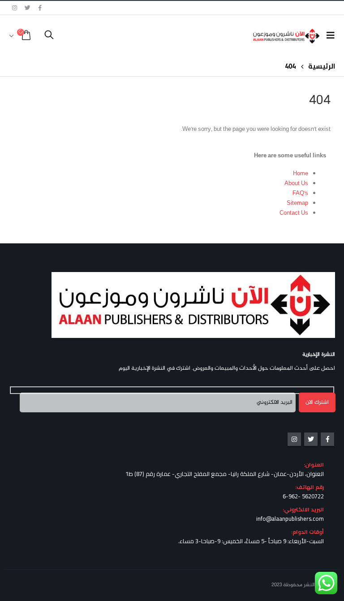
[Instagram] (15, 7)
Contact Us (294, 213)
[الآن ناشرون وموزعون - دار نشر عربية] (295, 36)
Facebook (327, 439)
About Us (296, 184)
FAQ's (300, 194)
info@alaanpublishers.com (290, 518)
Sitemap (297, 203)
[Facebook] (40, 7)
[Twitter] (28, 7)
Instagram (294, 439)
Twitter (311, 439)
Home (300, 174)
